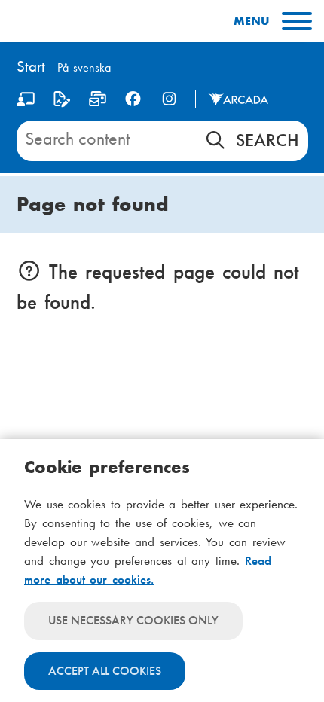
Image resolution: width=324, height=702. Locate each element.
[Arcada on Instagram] (169, 99)
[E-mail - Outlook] (97, 102)
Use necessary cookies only (133, 620)
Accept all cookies (104, 671)
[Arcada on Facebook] (133, 99)
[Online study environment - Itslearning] (26, 102)
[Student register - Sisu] (61, 102)
